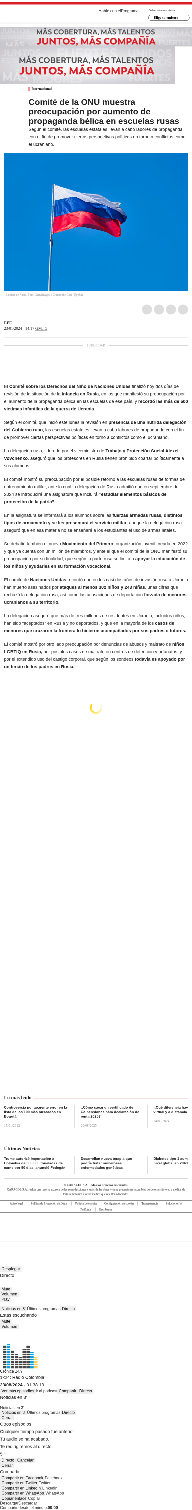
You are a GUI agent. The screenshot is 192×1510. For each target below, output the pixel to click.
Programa (129, 11)
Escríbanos (105, 1209)
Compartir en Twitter (19, 1483)
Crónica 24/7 (11, 1371)
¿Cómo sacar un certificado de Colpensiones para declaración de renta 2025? (110, 1111)
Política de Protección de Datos (49, 1203)
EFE (8, 323)
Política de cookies (86, 1203)
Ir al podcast (46, 1391)
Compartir (67, 1391)
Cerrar (7, 1418)
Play (6, 1299)
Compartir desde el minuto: (29, 1508)
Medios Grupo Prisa (96, 1236)
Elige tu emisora (166, 17)
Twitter (159, 309)
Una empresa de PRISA (96, 1223)
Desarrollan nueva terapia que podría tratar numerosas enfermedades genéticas (106, 1163)
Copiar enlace (14, 1498)
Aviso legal (16, 1203)
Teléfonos (86, 1209)
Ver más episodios (18, 1391)
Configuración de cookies (119, 1203)
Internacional (42, 89)
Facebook (147, 309)
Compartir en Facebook (22, 1478)
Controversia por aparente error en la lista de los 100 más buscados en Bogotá (35, 1111)
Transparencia (150, 1203)
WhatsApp (183, 309)
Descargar (9, 1503)
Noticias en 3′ (14, 1309)
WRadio (31, 15)
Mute (6, 1289)
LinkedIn (171, 309)
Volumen (9, 1294)
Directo (68, 1309)
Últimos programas (43, 1309)
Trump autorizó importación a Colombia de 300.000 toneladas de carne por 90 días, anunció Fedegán (35, 1163)
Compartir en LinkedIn (21, 1488)
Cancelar (25, 1460)
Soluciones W (174, 1203)
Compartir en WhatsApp (23, 1493)
